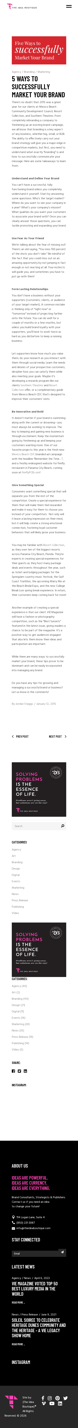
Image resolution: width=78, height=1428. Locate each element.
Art (14, 856)
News (15, 894)
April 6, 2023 (42, 1278)
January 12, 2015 (46, 704)
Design (16, 868)
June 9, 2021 (48, 1314)
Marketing (44, 72)
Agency (16, 72)
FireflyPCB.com (31, 472)
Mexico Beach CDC (23, 454)
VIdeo (15, 913)
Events (16, 881)
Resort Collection (53, 545)
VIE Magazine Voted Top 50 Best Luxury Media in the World (35, 1289)
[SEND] (62, 1252)
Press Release (20, 900)
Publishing (18, 907)
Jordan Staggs (24, 704)
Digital (16, 875)
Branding (29, 72)
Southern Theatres (31, 385)
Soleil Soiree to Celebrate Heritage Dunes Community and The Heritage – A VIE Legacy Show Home (39, 1327)
